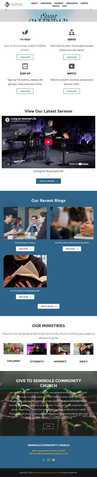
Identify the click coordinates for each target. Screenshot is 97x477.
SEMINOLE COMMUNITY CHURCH (48, 445)
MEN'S (83, 361)
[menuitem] (34, 3)
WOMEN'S (60, 361)
